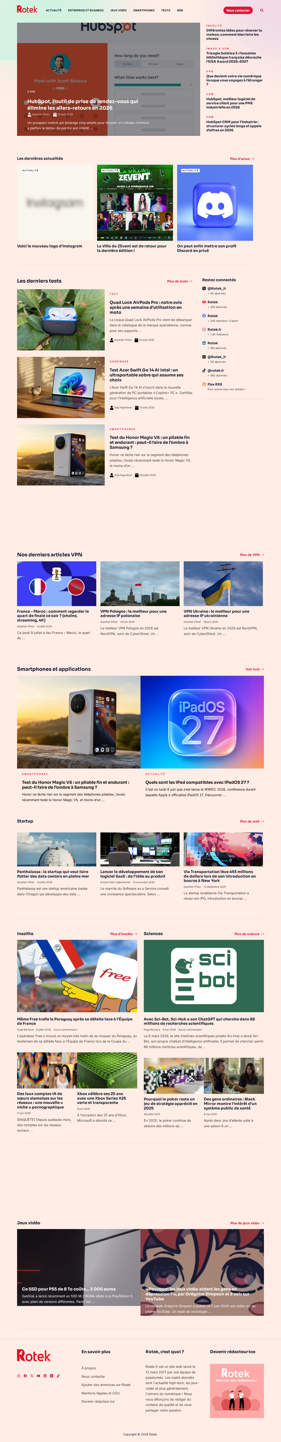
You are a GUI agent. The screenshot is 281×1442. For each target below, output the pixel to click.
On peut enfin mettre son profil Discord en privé (206, 248)
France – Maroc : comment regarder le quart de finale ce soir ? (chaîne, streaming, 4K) (53, 616)
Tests (165, 10)
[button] (238, 10)
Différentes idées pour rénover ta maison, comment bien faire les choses (234, 34)
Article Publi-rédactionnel (115, 882)
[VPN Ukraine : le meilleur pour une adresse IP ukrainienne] (223, 583)
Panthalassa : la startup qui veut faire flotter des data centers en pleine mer (53, 874)
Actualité (54, 10)
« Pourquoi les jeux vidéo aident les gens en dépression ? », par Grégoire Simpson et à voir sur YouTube (197, 1294)
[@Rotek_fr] (204, 288)
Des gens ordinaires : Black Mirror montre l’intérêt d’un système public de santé (230, 1103)
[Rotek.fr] (204, 329)
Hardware (119, 361)
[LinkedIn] (45, 1375)
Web (180, 10)
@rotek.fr (216, 370)
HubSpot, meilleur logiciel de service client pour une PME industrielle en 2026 (230, 103)
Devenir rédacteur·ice (98, 1401)
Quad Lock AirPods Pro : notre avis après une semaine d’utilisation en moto (146, 307)
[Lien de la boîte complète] (108, 79)
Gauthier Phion (123, 339)
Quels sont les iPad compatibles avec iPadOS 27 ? (197, 782)
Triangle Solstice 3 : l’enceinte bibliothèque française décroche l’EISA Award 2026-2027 (233, 57)
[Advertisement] (233, 468)
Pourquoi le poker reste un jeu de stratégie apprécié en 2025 (170, 1103)
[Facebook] (25, 1375)
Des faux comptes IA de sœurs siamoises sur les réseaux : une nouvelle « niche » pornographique (40, 1100)
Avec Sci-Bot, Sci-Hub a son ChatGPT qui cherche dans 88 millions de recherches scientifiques (199, 1021)
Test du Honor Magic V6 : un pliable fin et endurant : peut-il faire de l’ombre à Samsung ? (150, 442)
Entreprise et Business (86, 10)
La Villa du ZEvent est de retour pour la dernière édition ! (132, 248)
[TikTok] (58, 1375)
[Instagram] (18, 1375)
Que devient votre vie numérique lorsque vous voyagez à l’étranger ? (234, 80)
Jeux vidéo (118, 10)
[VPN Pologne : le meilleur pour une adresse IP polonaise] (140, 583)
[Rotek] (204, 302)
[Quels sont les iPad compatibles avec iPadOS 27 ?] (202, 722)
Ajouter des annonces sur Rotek (106, 1385)
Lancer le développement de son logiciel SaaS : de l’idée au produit (132, 874)
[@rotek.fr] (204, 370)
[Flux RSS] (204, 384)
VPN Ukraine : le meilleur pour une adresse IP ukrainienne (216, 613)
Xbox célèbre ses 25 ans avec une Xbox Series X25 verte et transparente (101, 1098)
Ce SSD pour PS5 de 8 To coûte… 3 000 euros (69, 1289)
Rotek (213, 302)
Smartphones (144, 10)
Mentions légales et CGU (100, 1393)
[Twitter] (32, 1375)
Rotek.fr (214, 329)
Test (114, 293)
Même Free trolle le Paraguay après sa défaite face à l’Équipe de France (74, 1021)
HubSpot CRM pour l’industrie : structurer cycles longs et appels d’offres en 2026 (233, 126)
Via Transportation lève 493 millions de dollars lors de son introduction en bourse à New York (220, 876)
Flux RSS (215, 384)
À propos (88, 1368)
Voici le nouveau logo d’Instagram (49, 246)
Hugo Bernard (25, 1029)
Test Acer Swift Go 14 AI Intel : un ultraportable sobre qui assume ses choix (146, 375)
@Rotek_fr (217, 288)
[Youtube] (38, 1375)
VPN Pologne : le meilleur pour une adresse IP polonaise (133, 613)
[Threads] (51, 1375)
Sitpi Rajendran (123, 407)
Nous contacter (93, 1376)
